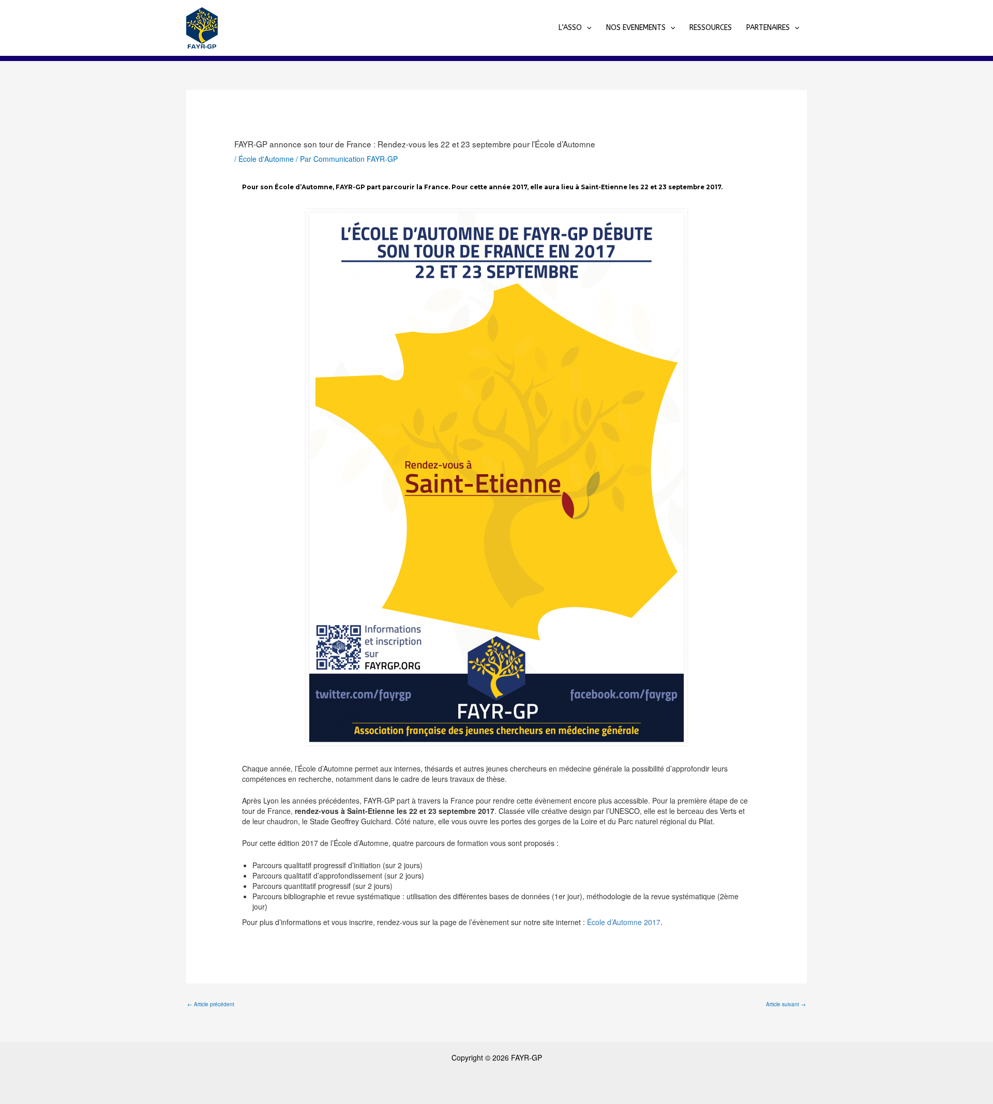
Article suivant (786, 1004)
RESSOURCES (710, 27)
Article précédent (210, 1004)
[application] (586, 28)
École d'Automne (266, 159)
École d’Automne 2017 (623, 922)
